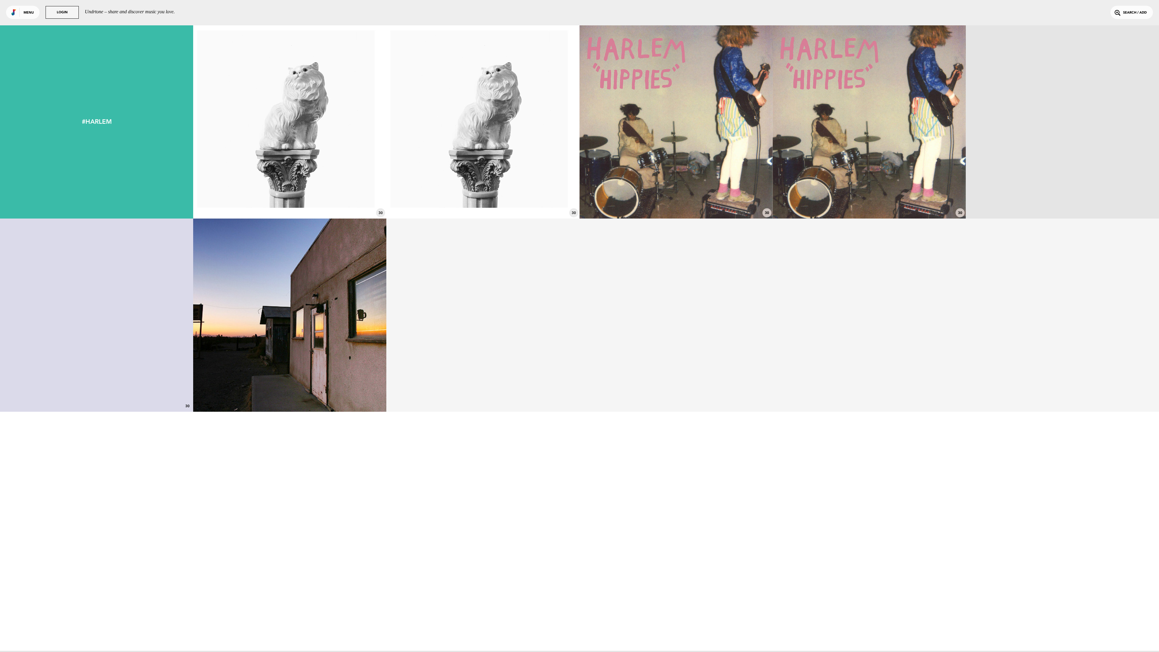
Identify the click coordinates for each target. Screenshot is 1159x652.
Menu (29, 12)
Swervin (290, 202)
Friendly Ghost (676, 202)
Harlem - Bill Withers (290, 395)
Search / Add (1135, 12)
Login (62, 12)
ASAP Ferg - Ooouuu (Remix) (1062, 202)
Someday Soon (869, 202)
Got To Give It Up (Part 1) (97, 395)
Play (290, 122)
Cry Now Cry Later (483, 202)
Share (330, 122)
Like (249, 122)
